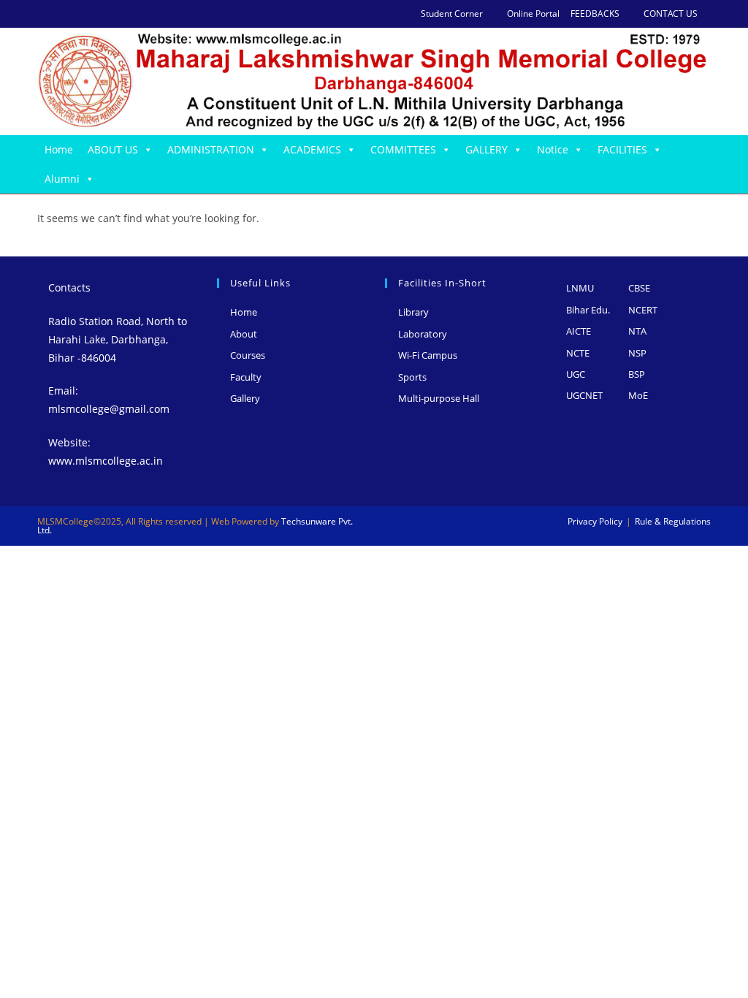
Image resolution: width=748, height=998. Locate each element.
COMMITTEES (403, 149)
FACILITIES (622, 149)
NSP (637, 352)
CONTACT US (671, 13)
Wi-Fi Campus (427, 355)
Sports (412, 377)
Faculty (246, 377)
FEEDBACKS (594, 13)
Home (59, 149)
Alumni (62, 179)
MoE (638, 395)
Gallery (245, 398)
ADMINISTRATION (210, 149)
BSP (636, 374)
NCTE (577, 352)
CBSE (639, 287)
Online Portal (533, 13)
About (243, 333)
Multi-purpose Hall (438, 398)
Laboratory (422, 333)
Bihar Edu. (588, 309)
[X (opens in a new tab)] (43, 14)
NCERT (642, 309)
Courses (247, 355)
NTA (637, 331)
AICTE (578, 331)
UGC (575, 374)
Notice (552, 149)
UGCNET (584, 395)
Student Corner (452, 13)
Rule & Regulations (673, 521)
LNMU (580, 287)
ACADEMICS (312, 149)
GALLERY (486, 149)
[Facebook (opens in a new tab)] (58, 14)
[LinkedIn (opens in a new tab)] (91, 14)
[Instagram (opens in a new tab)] (74, 14)
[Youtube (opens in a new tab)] (108, 14)
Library (413, 312)
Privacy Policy (595, 521)
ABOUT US (113, 149)
